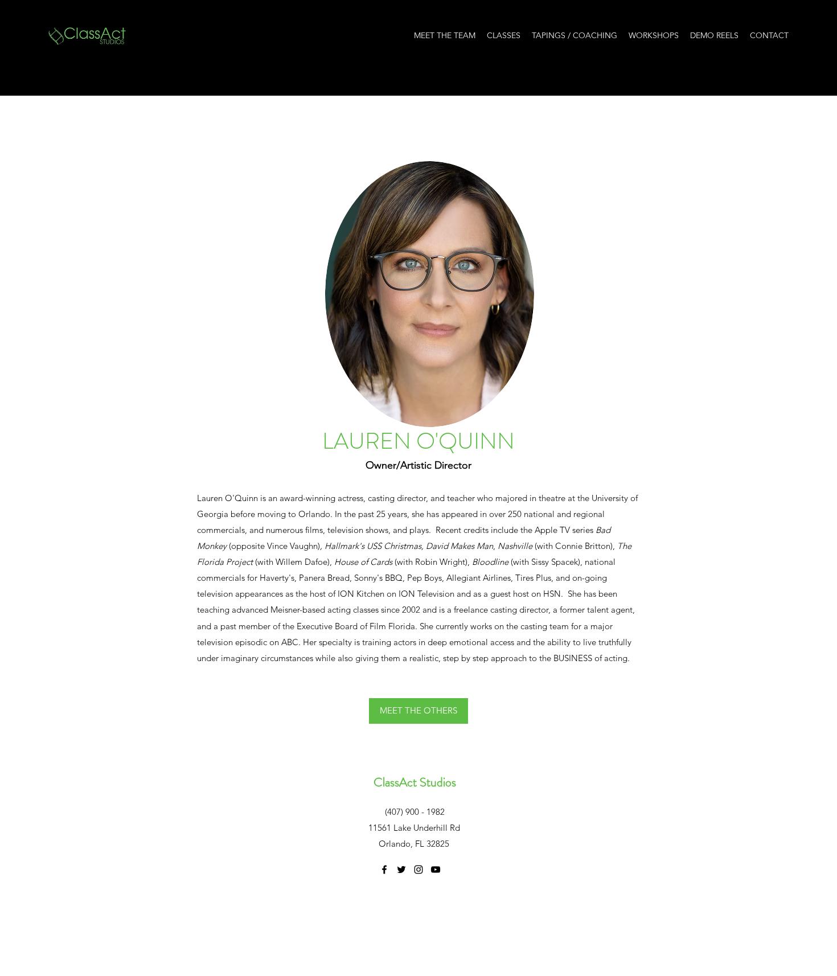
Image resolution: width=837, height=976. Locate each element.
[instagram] (418, 869)
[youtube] (435, 869)
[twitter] (401, 869)
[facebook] (384, 869)
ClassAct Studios (415, 782)
